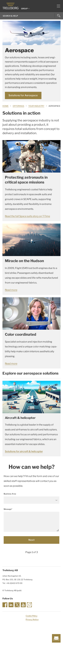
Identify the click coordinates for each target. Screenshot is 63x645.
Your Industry (36, 106)
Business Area (10, 494)
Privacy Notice (32, 619)
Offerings (18, 106)
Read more (11, 290)
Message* (8, 509)
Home (5, 106)
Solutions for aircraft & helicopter (24, 451)
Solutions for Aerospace (23, 95)
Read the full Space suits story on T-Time (27, 216)
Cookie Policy (31, 616)
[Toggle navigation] (57, 6)
